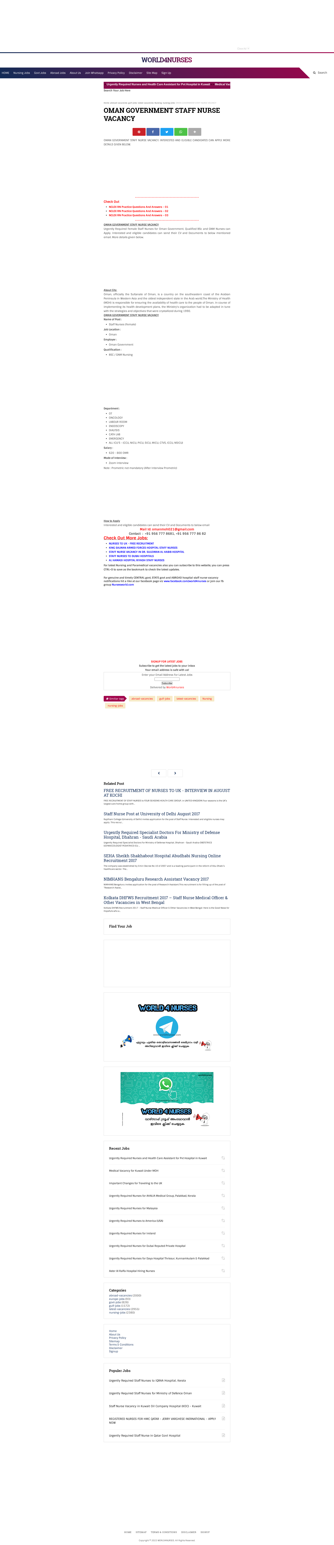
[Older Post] (175, 773)
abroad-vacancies (118, 103)
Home (106, 103)
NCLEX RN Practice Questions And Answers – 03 (138, 215)
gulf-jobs (132, 103)
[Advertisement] (167, 26)
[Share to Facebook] (153, 132)
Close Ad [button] (243, 48)
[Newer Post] (158, 773)
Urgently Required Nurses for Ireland (132, 1233)
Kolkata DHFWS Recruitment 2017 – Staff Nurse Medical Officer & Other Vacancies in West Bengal (166, 900)
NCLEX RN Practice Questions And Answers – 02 (138, 211)
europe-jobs (117, 1299)
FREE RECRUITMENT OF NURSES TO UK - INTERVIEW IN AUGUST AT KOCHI (167, 793)
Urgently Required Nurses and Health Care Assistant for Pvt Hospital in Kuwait (136, 84)
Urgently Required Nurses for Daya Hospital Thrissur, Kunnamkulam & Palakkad (159, 1258)
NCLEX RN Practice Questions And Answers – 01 (138, 207)
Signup (113, 1351)
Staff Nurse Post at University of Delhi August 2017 (152, 813)
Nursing (158, 103)
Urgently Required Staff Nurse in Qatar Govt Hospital (144, 1435)
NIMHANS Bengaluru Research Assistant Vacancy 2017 (156, 879)
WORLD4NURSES (166, 60)
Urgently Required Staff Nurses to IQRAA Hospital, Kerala (147, 1380)
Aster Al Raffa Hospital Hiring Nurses (132, 1271)
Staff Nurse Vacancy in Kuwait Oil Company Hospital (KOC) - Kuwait (155, 1406)
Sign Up (166, 73)
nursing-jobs (169, 103)
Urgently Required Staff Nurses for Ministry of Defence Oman (150, 1393)
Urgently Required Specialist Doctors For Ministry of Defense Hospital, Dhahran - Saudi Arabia (162, 835)
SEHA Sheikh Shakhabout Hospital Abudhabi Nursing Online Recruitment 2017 (162, 858)
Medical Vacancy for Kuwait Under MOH (218, 84)
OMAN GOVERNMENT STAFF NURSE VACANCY (162, 114)
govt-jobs (115, 1302)
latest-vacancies (146, 103)
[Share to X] (166, 132)
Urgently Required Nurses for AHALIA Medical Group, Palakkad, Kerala (152, 1196)
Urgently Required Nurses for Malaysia (133, 1208)
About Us (114, 1334)
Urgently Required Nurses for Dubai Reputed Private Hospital (147, 1246)
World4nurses (175, 687)
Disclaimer (135, 73)
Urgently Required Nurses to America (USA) (136, 1221)
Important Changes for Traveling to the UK (135, 1183)
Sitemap (114, 1341)
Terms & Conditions (121, 1344)
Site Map (151, 73)
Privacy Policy (117, 1338)
